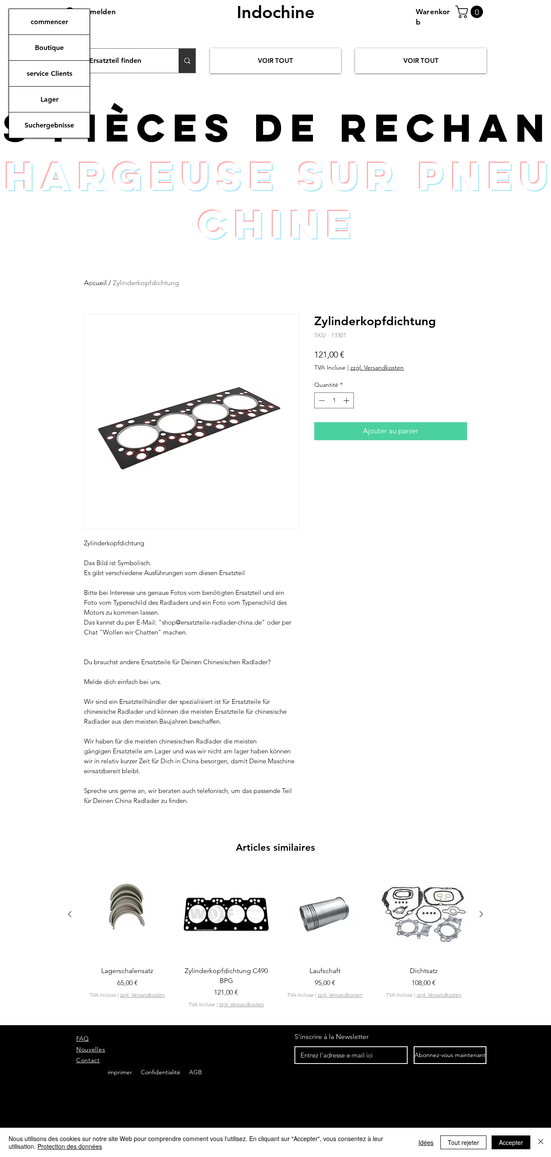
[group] (275, 948)
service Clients (49, 73)
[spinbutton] (334, 400)
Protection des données (69, 1146)
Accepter (511, 1142)
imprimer (120, 1072)
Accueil (95, 283)
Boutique (49, 48)
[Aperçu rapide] (127, 914)
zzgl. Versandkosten (377, 367)
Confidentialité (161, 1072)
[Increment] (347, 400)
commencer (49, 22)
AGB (194, 1072)
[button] (470, 12)
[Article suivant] (481, 914)
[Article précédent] (70, 914)
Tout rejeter (463, 1142)
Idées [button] (425, 1142)
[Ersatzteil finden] (187, 61)
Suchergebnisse (49, 125)
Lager (49, 99)
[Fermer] (541, 1142)
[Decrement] (321, 400)
